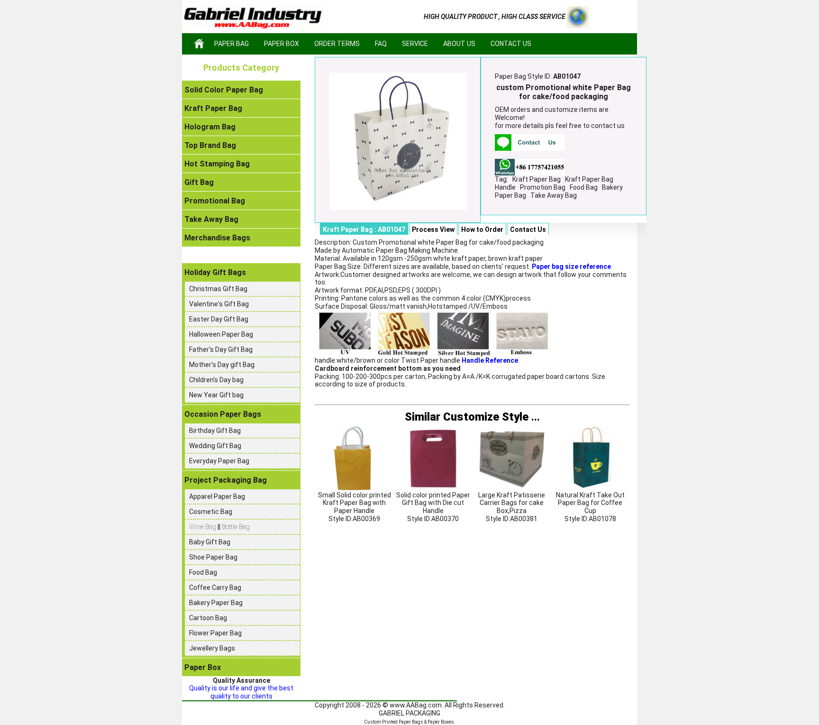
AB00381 (523, 519)
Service (415, 43)
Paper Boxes (441, 722)
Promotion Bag (542, 187)
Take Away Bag (553, 195)
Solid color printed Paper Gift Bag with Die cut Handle (433, 503)
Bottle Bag (236, 527)
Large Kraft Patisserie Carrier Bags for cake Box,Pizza (511, 503)
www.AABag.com (416, 705)
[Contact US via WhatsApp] (530, 166)
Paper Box (281, 43)
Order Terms (337, 43)
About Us (459, 43)
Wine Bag (203, 527)
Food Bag (584, 187)
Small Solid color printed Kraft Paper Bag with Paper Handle (354, 503)
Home (199, 43)
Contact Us (511, 43)
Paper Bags (411, 722)
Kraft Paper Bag (536, 179)
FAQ (381, 43)
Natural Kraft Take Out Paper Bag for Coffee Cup (590, 503)
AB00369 (366, 519)
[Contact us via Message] (529, 142)
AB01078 (602, 519)
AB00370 (445, 519)
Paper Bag (231, 43)
